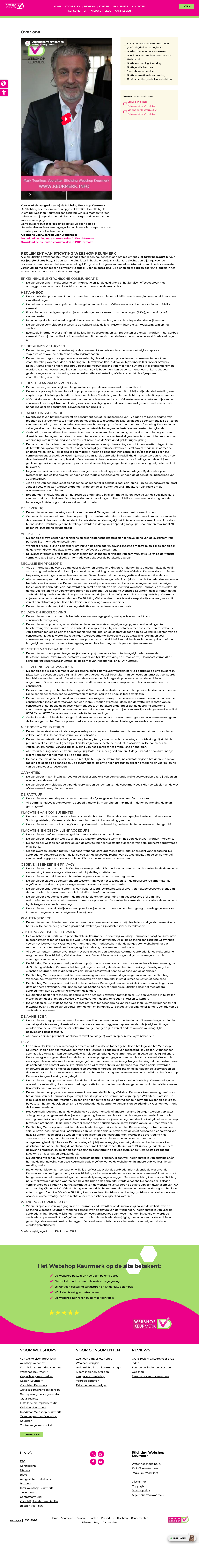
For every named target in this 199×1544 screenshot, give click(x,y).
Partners (25, 1483)
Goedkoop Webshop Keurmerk (40, 1412)
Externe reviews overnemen (150, 1376)
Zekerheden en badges (91, 1385)
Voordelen (73, 7)
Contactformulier (31, 1497)
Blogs (23, 1474)
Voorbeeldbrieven (87, 1380)
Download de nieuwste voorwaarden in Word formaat (57, 238)
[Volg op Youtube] (101, 1462)
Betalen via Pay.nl (31, 1505)
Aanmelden (123, 11)
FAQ (22, 1461)
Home (57, 7)
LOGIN (186, 6)
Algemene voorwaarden (148, 1495)
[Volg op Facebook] (93, 1462)
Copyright (138, 1486)
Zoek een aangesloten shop (94, 1358)
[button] (4, 92)
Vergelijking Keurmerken (36, 1376)
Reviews (90, 7)
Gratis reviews (29, 1398)
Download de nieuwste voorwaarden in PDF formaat (57, 242)
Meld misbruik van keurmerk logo (98, 1367)
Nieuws (96, 11)
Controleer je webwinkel (36, 1425)
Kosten (104, 7)
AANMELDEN (32, 1434)
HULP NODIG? (179, 1538)
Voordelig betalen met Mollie (39, 1501)
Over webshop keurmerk (36, 1488)
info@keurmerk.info (145, 1473)
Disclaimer (139, 1481)
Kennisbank (28, 1465)
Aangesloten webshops (35, 1479)
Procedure (120, 7)
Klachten (138, 7)
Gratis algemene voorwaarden (40, 1389)
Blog (107, 11)
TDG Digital (15, 1520)
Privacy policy (141, 1490)
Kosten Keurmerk (31, 1380)
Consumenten (77, 11)
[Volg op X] (93, 1454)
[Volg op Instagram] (101, 1454)
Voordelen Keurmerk (33, 1385)
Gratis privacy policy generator (40, 1394)
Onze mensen (29, 1492)
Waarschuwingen (87, 1363)
